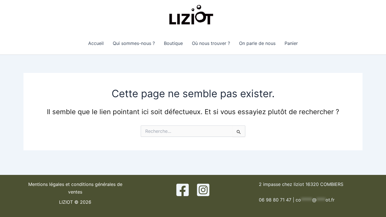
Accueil (96, 43)
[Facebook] (182, 190)
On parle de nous (257, 43)
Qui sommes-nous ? (134, 43)
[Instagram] (203, 190)
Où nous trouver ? (211, 43)
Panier (291, 43)
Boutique (173, 43)
